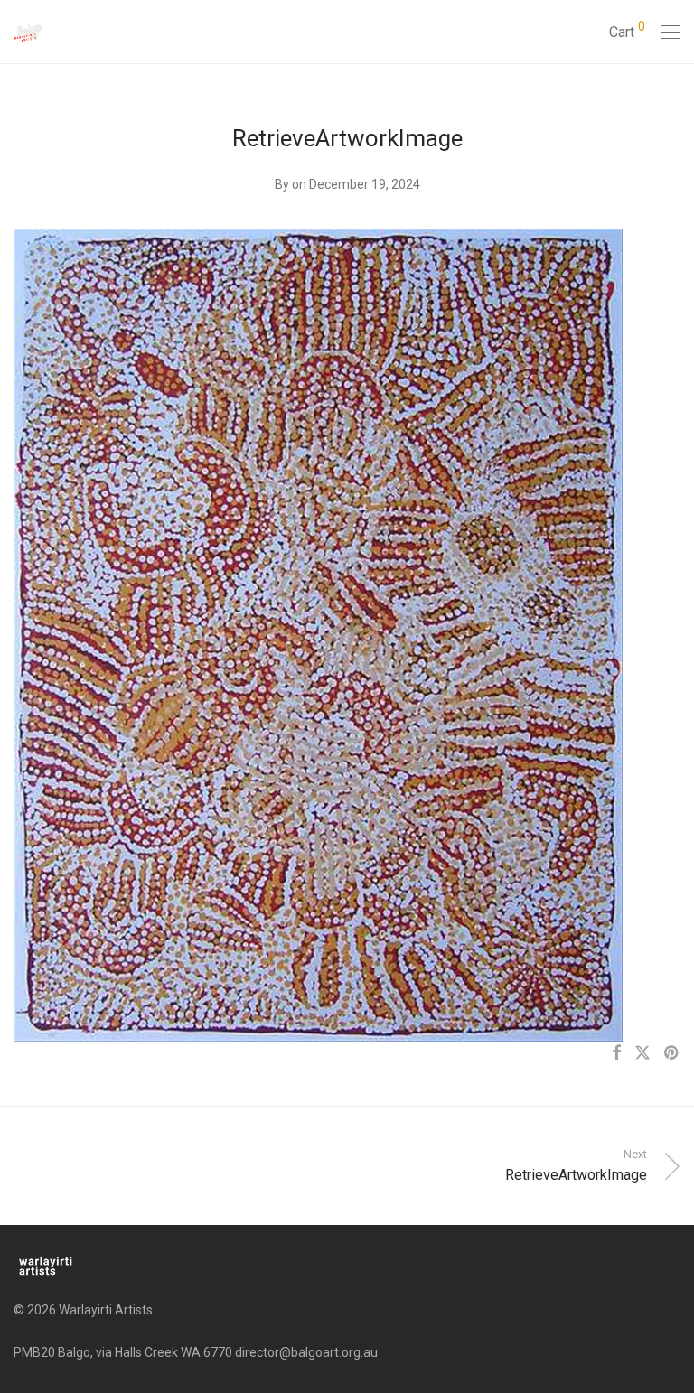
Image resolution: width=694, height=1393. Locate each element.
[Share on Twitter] (642, 1053)
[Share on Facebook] (616, 1053)
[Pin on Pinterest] (672, 1053)
